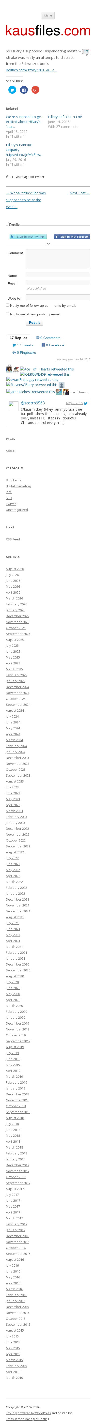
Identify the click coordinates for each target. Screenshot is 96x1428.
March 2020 (14, 1005)
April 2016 (13, 1283)
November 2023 (17, 763)
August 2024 (15, 710)
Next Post (80, 193)
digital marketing (18, 486)
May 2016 (13, 1277)
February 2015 (16, 1366)
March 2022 (14, 881)
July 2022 (12, 858)
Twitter (11, 504)
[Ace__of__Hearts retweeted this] (47, 369)
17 (86, 51)
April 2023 (13, 805)
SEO (9, 498)
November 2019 (17, 1029)
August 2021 (15, 917)
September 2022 (18, 846)
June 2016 (13, 1271)
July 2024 (12, 716)
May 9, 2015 (74, 403)
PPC (9, 492)
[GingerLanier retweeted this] (58, 392)
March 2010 (14, 1377)
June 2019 (13, 1059)
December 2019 (17, 1023)
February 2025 (16, 675)
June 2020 (13, 988)
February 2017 (16, 1224)
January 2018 (15, 1159)
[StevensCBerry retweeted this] (32, 384)
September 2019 (18, 1041)
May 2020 (13, 994)
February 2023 (16, 816)
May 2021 (13, 935)
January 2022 (15, 893)
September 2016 (18, 1253)
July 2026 (12, 574)
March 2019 (14, 1076)
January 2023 (15, 822)
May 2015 (13, 1348)
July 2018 (12, 1123)
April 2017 (13, 1212)
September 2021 (18, 911)
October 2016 (16, 1247)
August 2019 (15, 1047)
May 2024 (13, 728)
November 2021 (17, 905)
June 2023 (13, 793)
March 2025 (14, 669)
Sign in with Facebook (72, 236)
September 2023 (18, 775)
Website (14, 298)
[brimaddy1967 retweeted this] (16, 370)
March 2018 (14, 1147)
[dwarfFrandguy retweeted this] (32, 379)
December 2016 (17, 1236)
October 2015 (16, 1318)
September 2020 (18, 970)
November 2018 (17, 1100)
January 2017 (15, 1230)
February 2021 (16, 952)
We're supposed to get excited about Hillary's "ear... (24, 121)
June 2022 (13, 864)
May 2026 (13, 586)
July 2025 (12, 645)
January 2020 (15, 1017)
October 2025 (16, 628)
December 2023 (17, 757)
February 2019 (16, 1082)
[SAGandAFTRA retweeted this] (65, 392)
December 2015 (17, 1307)
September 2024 (18, 704)
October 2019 (16, 1035)
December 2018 (17, 1094)
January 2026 (15, 610)
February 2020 (16, 1011)
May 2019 (13, 1064)
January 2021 (15, 958)
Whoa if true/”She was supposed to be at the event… (26, 200)
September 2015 (18, 1324)
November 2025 (17, 622)
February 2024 (16, 746)
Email (12, 284)
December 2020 (17, 964)
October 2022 (16, 840)
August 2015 (15, 1330)
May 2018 (13, 1135)
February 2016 (16, 1295)
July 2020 (12, 982)
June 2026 (13, 580)
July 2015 (12, 1336)
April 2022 (13, 876)
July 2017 (12, 1194)
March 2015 (14, 1360)
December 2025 (17, 616)
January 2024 (15, 752)
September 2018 (18, 1112)
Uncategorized (17, 509)
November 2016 (17, 1242)
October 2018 (16, 1106)
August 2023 (15, 781)
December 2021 (17, 899)
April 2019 (13, 1070)
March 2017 (14, 1218)
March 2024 (14, 740)
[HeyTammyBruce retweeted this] (9, 370)
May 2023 (13, 799)
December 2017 (17, 1165)
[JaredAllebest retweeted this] (30, 391)
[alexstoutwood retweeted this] (61, 385)
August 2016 (15, 1259)
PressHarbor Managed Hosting (27, 1419)
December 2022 (17, 828)
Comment (15, 253)
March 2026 (14, 598)
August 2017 (15, 1188)
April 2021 (13, 940)
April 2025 (13, 663)
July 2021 (12, 923)
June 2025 (13, 651)
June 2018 (13, 1129)
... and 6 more (79, 392)
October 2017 (16, 1177)
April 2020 (13, 1000)
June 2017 (13, 1200)
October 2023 (16, 769)
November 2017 (17, 1171)
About (10, 450)
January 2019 (15, 1088)
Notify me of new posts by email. (35, 314)
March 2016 (14, 1289)
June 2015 (13, 1342)
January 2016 (15, 1301)
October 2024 (16, 698)
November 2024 (17, 693)
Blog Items (13, 480)
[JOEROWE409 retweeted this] (45, 374)
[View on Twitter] (86, 403)
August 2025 (15, 639)
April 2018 (13, 1141)
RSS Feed (13, 539)
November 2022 (17, 834)
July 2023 (12, 787)
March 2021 (14, 946)
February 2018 (16, 1153)
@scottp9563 (33, 403)
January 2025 (15, 681)
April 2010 (13, 1371)
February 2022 (16, 887)
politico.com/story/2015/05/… (31, 69)
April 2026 (13, 592)
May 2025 (13, 657)
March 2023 (14, 811)
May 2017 (13, 1206)
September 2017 (18, 1183)
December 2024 (17, 687)
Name (12, 276)
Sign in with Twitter (28, 236)
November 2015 (17, 1312)
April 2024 (13, 734)
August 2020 (15, 976)
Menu (48, 15)
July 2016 (12, 1265)
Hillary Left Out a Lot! (65, 116)
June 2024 (13, 722)
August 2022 (15, 852)
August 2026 (15, 569)
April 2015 (13, 1354)
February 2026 (16, 604)
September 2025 (18, 633)
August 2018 (15, 1118)
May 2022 (13, 870)
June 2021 (13, 929)
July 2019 (12, 1053)
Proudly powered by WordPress (28, 1413)
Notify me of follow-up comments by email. (43, 305)
